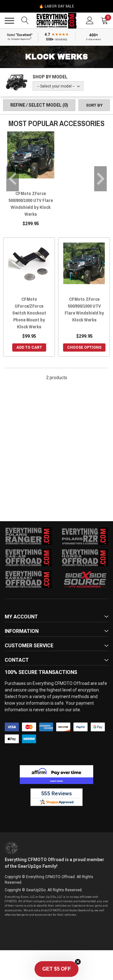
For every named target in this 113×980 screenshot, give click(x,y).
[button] (56, 969)
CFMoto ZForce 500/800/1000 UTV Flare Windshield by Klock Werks (30, 203)
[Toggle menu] (9, 20)
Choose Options (84, 347)
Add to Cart (29, 347)
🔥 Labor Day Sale (56, 6)
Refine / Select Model (39, 105)
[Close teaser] (78, 962)
